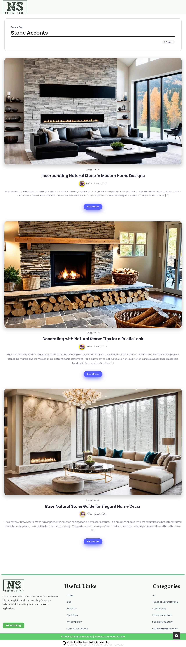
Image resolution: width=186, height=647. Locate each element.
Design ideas (92, 169)
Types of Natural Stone (165, 602)
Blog (68, 602)
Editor (89, 183)
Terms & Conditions (77, 628)
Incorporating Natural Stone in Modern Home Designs (93, 175)
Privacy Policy (74, 622)
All (153, 595)
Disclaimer (72, 615)
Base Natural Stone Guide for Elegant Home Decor (93, 506)
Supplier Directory (162, 622)
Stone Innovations (162, 615)
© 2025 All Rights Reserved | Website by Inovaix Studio (93, 636)
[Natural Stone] (15, 7)
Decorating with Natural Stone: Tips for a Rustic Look (93, 339)
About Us (71, 608)
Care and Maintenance (165, 628)
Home (69, 595)
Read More (93, 206)
